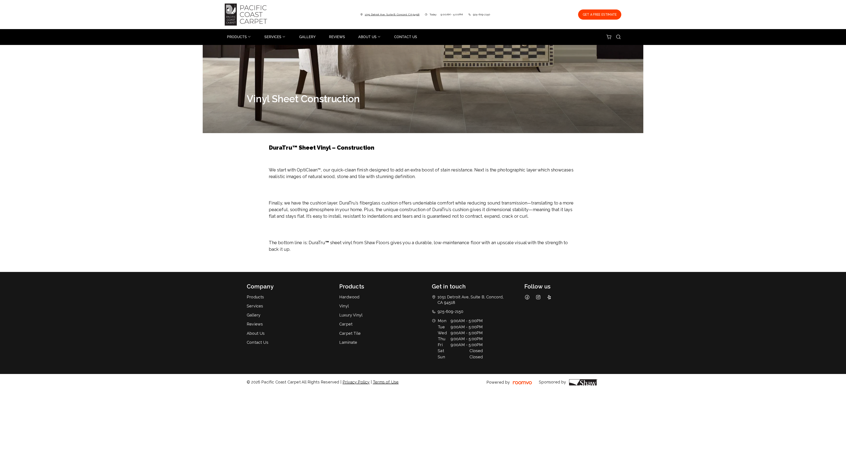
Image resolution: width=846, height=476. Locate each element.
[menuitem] (239, 37)
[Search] (618, 37)
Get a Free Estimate (600, 14)
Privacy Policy (356, 382)
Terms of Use (386, 382)
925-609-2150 (481, 14)
